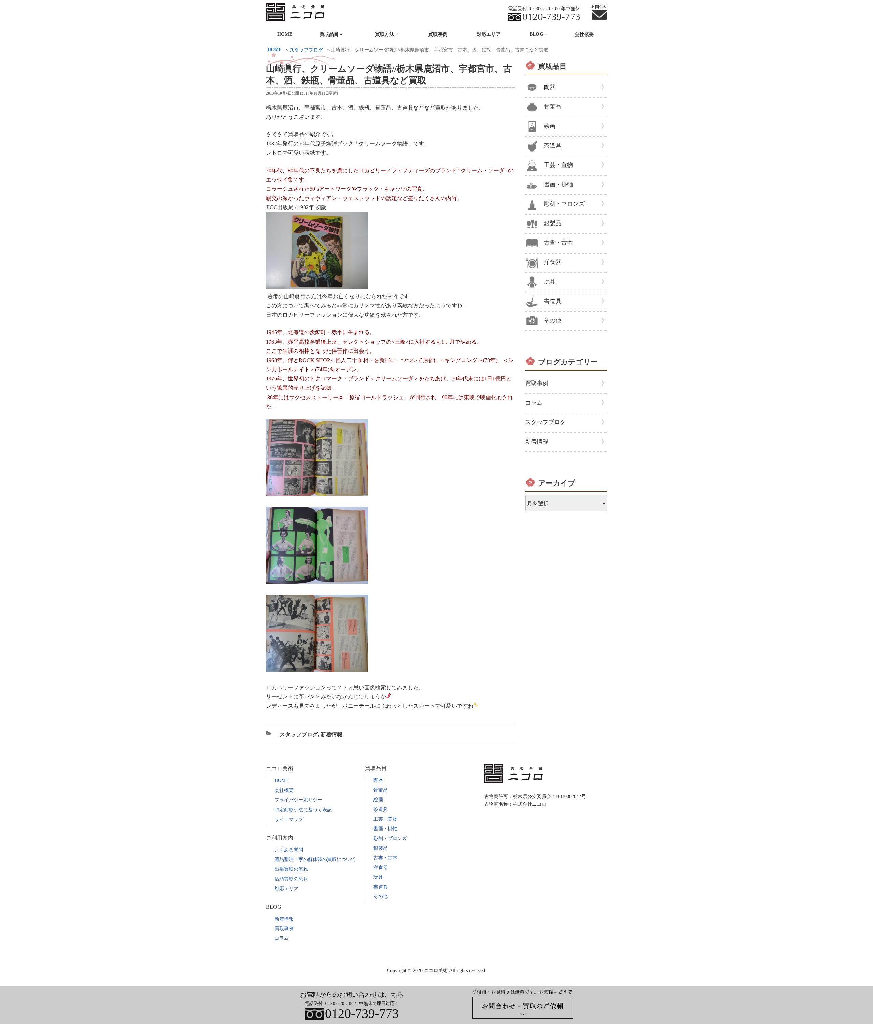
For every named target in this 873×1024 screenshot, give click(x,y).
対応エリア (489, 34)
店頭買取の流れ (291, 878)
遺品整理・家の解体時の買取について (315, 859)
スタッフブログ (299, 734)
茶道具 (552, 145)
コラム (534, 403)
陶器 (550, 87)
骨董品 (552, 106)
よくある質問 (289, 849)
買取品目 (552, 66)
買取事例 (437, 34)
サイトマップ (289, 819)
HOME (284, 34)
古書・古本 (558, 243)
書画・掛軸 (558, 184)
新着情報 (331, 734)
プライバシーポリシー (298, 800)
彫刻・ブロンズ (564, 204)
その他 (552, 320)
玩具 (550, 281)
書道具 (552, 301)
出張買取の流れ (291, 869)
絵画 (550, 126)
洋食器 (552, 262)
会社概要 (584, 34)
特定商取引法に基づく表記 (303, 809)
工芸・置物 (558, 165)
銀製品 (552, 223)
